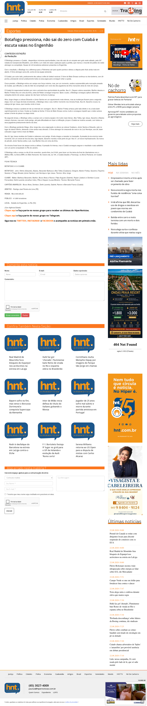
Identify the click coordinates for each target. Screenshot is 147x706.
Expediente (46, 692)
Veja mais (135, 124)
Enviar (9, 511)
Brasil (81, 21)
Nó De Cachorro (133, 21)
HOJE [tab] (110, 172)
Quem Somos (34, 692)
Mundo (112, 21)
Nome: (7, 270)
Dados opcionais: (80, 270)
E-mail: (41, 270)
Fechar (25, 315)
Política (24, 21)
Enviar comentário (12, 315)
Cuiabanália (63, 21)
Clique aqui (10, 210)
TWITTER (21, 220)
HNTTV (121, 21)
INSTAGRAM (33, 220)
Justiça (15, 21)
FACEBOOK (47, 220)
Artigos (73, 21)
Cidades (33, 21)
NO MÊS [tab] (135, 172)
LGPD (55, 692)
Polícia (41, 21)
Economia (51, 21)
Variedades (101, 21)
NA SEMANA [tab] (122, 172)
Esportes (90, 21)
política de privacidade (72, 702)
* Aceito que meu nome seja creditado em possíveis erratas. (30, 494)
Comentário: (9, 279)
